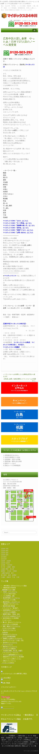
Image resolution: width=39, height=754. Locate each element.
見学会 (20, 738)
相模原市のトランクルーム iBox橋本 (13, 656)
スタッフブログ (19, 439)
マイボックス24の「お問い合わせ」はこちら (18, 232)
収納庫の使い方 (11, 738)
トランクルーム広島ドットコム (12, 659)
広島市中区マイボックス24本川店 (14, 323)
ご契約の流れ (21, 736)
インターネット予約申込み (22, 740)
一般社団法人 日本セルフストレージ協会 (15, 585)
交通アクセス (28, 738)
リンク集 (33, 746)
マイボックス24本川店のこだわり (22, 744)
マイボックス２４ (10, 275)
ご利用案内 (11, 736)
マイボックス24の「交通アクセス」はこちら (18, 230)
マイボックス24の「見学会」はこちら (16, 228)
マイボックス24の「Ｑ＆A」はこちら (15, 221)
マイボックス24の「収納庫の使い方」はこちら (19, 225)
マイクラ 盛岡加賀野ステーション (13, 654)
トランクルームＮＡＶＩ (8, 687)
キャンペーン (19, 401)
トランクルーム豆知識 (21, 742)
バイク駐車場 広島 (8, 596)
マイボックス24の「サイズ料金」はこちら (17, 223)
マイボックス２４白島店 (22, 342)
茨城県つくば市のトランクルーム (12, 638)
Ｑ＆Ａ (10, 740)
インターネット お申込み (19, 387)
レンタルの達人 (6, 677)
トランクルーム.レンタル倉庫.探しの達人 (14, 673)
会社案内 (33, 742)
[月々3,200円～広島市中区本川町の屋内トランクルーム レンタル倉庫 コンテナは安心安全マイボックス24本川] (19, 15)
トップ (4, 736)
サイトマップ (5, 744)
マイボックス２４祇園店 (11, 347)
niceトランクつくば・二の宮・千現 (13, 640)
